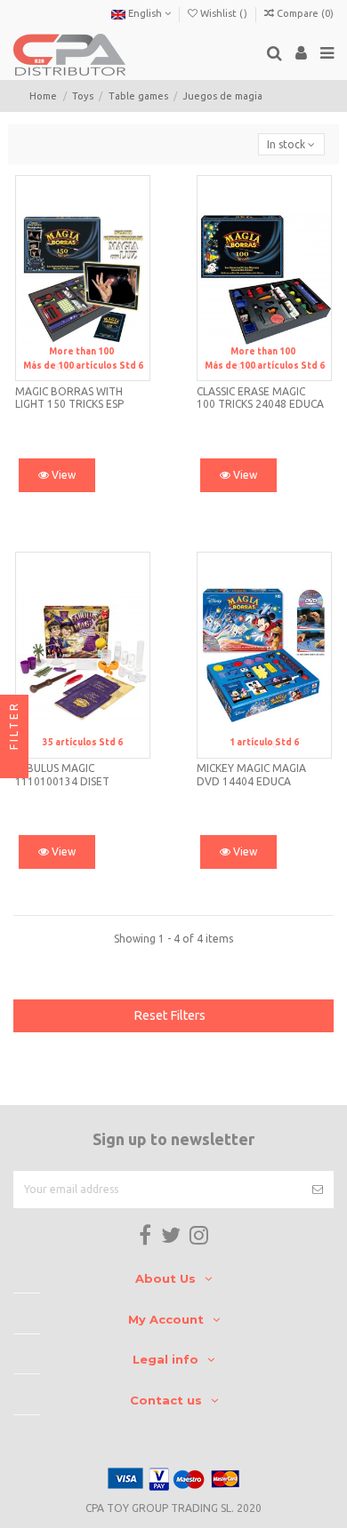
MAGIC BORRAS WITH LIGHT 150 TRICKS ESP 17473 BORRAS (69, 404)
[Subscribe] (318, 1189)
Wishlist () (224, 13)
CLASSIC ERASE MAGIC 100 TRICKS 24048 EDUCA (260, 398)
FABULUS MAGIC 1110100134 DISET (62, 774)
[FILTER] (14, 764)
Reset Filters (169, 1015)
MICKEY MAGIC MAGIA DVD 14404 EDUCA (251, 774)
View (62, 475)
